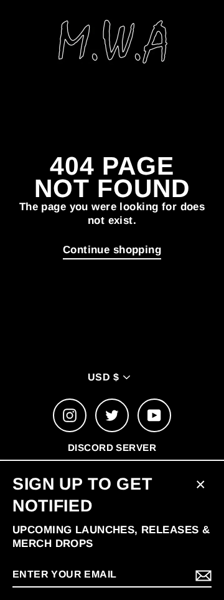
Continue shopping (112, 250)
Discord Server (112, 447)
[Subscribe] (202, 575)
